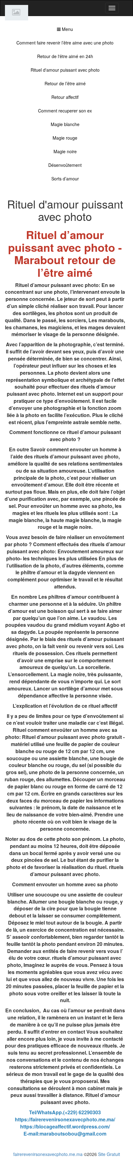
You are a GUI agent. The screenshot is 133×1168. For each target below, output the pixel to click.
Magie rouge (65, 138)
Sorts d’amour (65, 178)
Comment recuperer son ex (65, 111)
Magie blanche (65, 124)
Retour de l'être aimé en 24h (65, 56)
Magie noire (65, 151)
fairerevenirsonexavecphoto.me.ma (48, 1154)
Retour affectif (65, 97)
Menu (67, 29)
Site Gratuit (109, 1154)
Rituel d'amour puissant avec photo (65, 70)
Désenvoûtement (65, 165)
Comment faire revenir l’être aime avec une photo (65, 43)
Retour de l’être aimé (65, 83)
